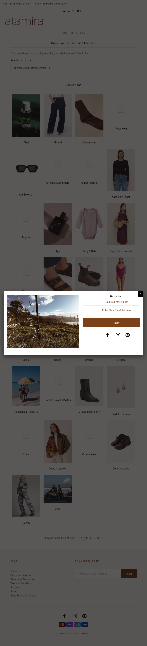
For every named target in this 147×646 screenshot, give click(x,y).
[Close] (140, 293)
